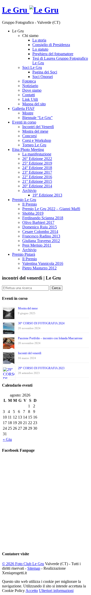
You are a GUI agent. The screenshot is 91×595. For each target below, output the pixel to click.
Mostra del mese (35, 131)
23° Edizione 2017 (37, 172)
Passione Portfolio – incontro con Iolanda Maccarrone (50, 338)
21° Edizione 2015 (37, 181)
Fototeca (29, 81)
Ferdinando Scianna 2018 (42, 218)
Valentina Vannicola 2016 (42, 263)
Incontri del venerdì (29, 353)
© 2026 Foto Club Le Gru (23, 564)
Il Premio (29, 204)
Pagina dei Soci (44, 72)
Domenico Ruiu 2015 (39, 227)
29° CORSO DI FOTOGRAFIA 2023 (41, 368)
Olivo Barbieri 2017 (38, 222)
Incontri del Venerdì (38, 127)
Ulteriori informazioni (56, 590)
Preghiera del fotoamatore (52, 54)
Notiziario (30, 86)
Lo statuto (40, 49)
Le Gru (15, 9)
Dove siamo (31, 90)
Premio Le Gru (24, 199)
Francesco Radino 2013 (41, 236)
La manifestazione (36, 154)
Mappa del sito (34, 104)
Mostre (27, 113)
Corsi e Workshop (36, 140)
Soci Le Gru (32, 67)
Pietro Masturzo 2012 (39, 268)
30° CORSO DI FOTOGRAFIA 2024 (41, 323)
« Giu (7, 439)
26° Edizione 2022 (37, 158)
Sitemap (33, 568)
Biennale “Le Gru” (37, 117)
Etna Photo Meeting (28, 149)
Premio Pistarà (23, 254)
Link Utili (30, 99)
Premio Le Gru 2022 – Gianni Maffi (51, 209)
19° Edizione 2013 (47, 195)
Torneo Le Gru (34, 145)
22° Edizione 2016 (37, 177)
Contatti (28, 95)
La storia (39, 40)
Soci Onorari (42, 76)
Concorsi (29, 136)
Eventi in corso (24, 122)
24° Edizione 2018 (37, 168)
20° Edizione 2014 (37, 186)
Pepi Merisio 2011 (36, 245)
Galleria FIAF (23, 108)
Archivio (29, 190)
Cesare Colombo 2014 (40, 231)
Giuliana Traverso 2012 (41, 241)
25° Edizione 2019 (37, 163)
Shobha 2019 (32, 213)
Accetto (32, 590)
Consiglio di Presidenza (51, 45)
